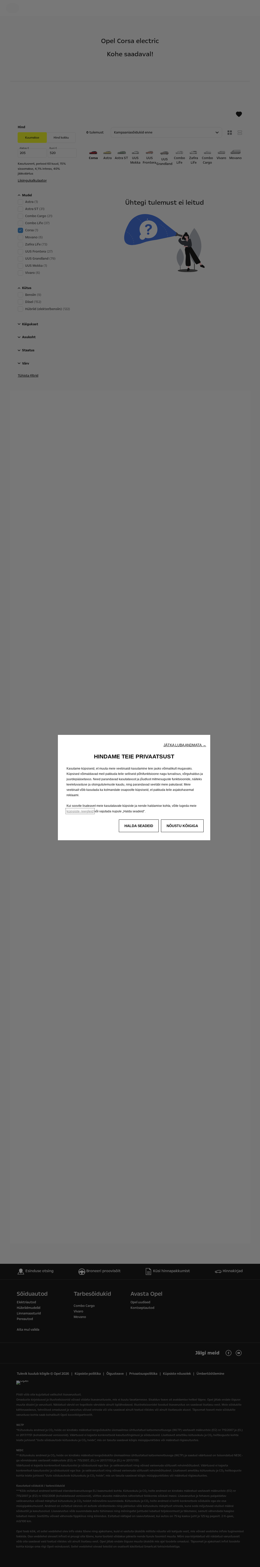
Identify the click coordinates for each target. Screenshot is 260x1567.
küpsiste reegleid (80, 811)
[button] (185, 745)
